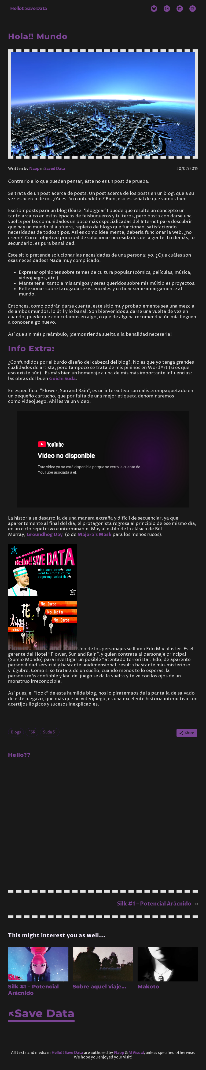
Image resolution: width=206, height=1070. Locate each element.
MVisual (136, 1052)
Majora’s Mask (95, 534)
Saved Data (54, 168)
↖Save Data (41, 1013)
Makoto (148, 986)
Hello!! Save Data (28, 8)
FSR (31, 732)
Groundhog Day (45, 534)
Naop (34, 168)
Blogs (16, 732)
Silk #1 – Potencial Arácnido (154, 903)
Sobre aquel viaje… (99, 986)
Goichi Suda (62, 378)
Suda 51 (50, 732)
